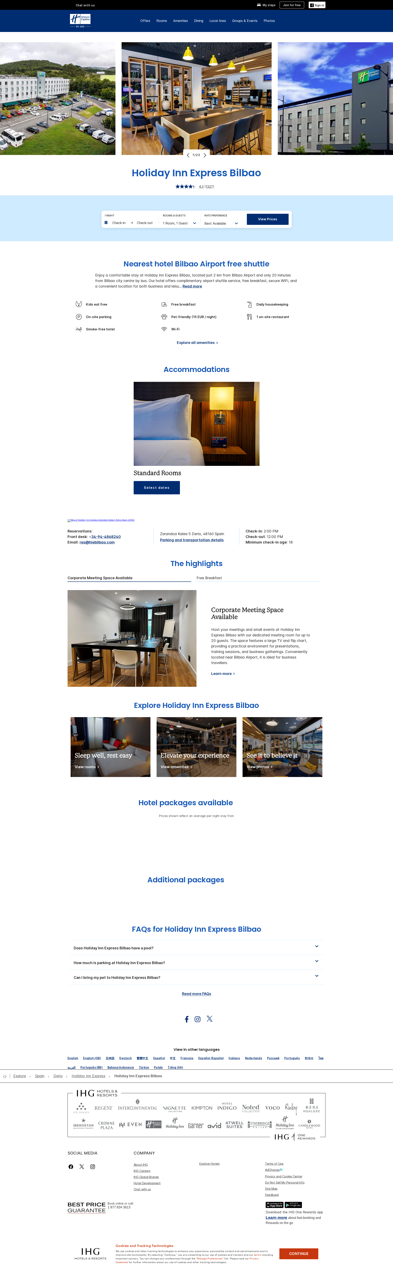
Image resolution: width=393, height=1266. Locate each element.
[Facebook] (72, 1167)
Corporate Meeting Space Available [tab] (100, 578)
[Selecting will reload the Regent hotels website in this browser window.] (104, 1107)
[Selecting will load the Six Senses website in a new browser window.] (81, 1107)
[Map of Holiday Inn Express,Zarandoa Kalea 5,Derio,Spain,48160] (101, 520)
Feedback (272, 1195)
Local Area (217, 21)
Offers (145, 21)
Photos (269, 21)
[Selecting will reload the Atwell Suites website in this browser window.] (234, 1124)
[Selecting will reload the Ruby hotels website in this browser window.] (291, 1107)
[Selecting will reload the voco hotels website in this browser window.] (272, 1107)
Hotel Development (147, 1183)
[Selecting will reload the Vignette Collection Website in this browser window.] (174, 1107)
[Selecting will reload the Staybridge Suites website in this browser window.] (260, 1124)
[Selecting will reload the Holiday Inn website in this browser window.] (175, 1124)
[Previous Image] (188, 155)
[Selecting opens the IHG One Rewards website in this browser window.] (295, 1137)
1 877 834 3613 (119, 1207)
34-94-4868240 (106, 537)
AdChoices (272, 1170)
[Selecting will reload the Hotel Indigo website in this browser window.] (227, 1107)
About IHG (141, 1164)
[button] (317, 5)
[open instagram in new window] (195, 1019)
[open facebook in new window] (185, 1019)
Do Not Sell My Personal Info (285, 1182)
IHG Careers (142, 1171)
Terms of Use (274, 1163)
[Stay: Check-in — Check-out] (130, 223)
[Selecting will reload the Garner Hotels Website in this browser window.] (195, 1124)
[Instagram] (93, 1167)
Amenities (180, 21)
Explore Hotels (209, 1163)
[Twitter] (82, 1167)
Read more (192, 286)
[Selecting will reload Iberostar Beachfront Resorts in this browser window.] (83, 1124)
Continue (299, 1254)
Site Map (271, 1188)
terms (257, 1254)
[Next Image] (204, 155)
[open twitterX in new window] (207, 1019)
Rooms (161, 21)
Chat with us (142, 1189)
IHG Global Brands (146, 1177)
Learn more (221, 673)
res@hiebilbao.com (97, 542)
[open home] (6, 1076)
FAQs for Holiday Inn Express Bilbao (196, 929)
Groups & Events (244, 21)
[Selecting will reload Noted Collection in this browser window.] (250, 1107)
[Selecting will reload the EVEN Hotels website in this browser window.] (130, 1124)
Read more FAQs (196, 994)
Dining (198, 21)
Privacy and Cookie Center (283, 1176)
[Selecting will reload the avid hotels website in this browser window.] (214, 1124)
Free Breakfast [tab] (209, 578)
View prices (267, 219)
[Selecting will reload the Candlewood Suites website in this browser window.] (309, 1124)
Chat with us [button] (85, 5)
